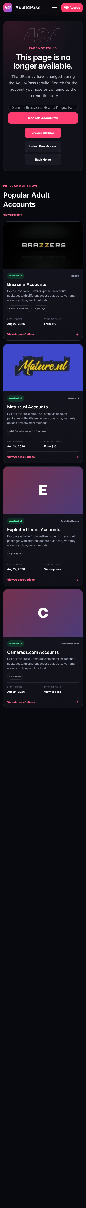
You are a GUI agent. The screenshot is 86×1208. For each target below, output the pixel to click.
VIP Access (72, 7)
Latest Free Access (43, 146)
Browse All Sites (43, 133)
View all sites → (13, 214)
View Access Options (43, 334)
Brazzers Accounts (26, 284)
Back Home (43, 159)
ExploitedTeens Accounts (33, 529)
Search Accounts (43, 118)
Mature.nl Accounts (27, 406)
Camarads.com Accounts (33, 652)
